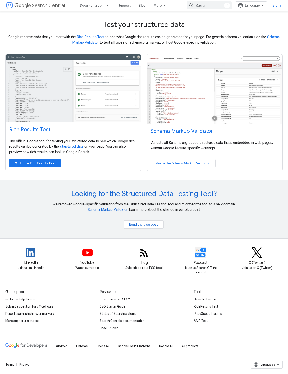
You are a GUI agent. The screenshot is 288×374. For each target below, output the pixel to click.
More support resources (22, 321)
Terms (10, 364)
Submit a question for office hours (29, 306)
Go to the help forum (20, 299)
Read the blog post (143, 224)
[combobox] (209, 5)
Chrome (82, 346)
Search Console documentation (122, 321)
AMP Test (201, 321)
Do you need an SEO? (115, 299)
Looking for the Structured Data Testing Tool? (144, 193)
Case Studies (109, 328)
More (158, 5)
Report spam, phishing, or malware (30, 313)
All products (190, 346)
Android (61, 346)
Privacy (24, 364)
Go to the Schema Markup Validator (183, 163)
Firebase (103, 346)
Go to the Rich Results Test (35, 163)
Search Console (205, 299)
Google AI (166, 346)
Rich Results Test (90, 37)
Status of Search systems (118, 313)
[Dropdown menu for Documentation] (109, 5)
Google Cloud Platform (134, 346)
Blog (142, 5)
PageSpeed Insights (208, 313)
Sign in (277, 5)
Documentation (92, 5)
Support (124, 5)
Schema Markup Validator (182, 131)
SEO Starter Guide (112, 306)
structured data (71, 146)
